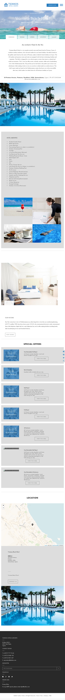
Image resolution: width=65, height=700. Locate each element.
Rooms (22, 37)
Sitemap (46, 695)
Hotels (26, 13)
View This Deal (41, 358)
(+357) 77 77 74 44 (8, 653)
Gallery (54, 37)
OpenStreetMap (55, 545)
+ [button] (3, 505)
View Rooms (10, 334)
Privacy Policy (5, 684)
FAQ (50, 695)
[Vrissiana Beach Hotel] (32, 524)
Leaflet (45, 545)
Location (43, 37)
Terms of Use (39, 695)
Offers (32, 37)
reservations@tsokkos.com (33, 79)
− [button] (3, 508)
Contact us (13, 581)
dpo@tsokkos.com (25, 686)
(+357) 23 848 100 (8, 655)
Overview (11, 37)
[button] (6, 303)
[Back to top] (63, 697)
